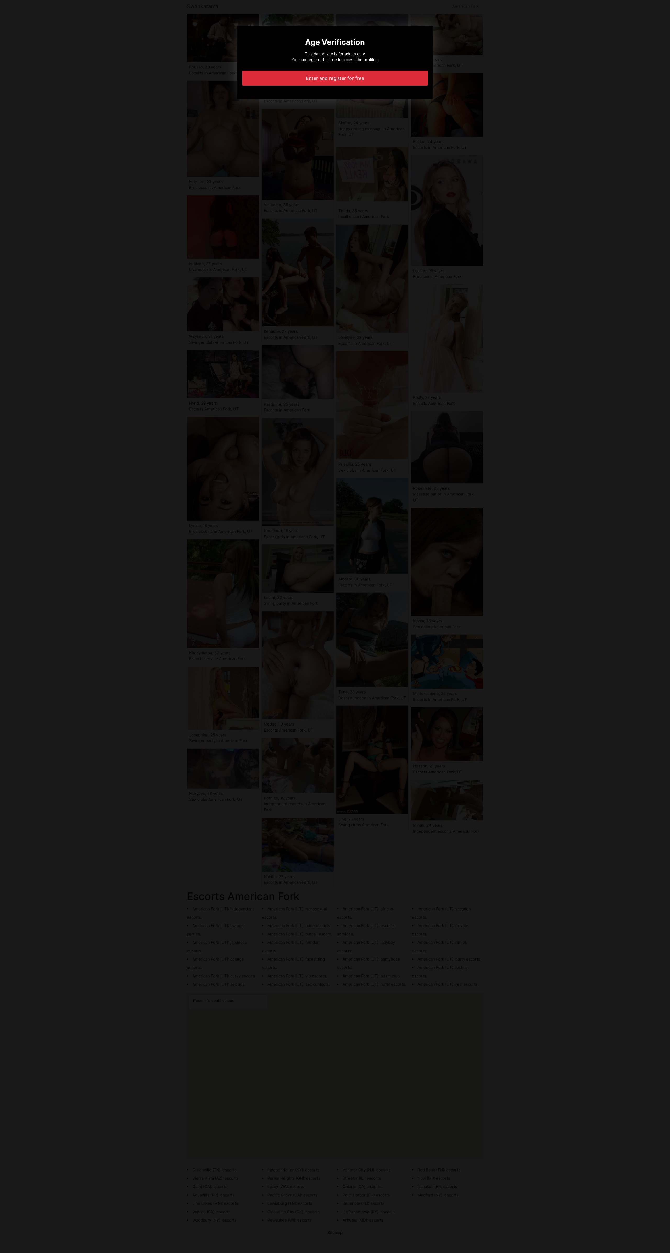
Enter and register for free (335, 78)
